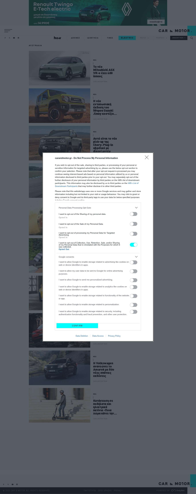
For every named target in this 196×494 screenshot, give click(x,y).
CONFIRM (77, 326)
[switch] (133, 214)
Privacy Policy (114, 336)
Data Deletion (82, 336)
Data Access (98, 336)
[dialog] (98, 247)
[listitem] (98, 207)
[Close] (147, 158)
